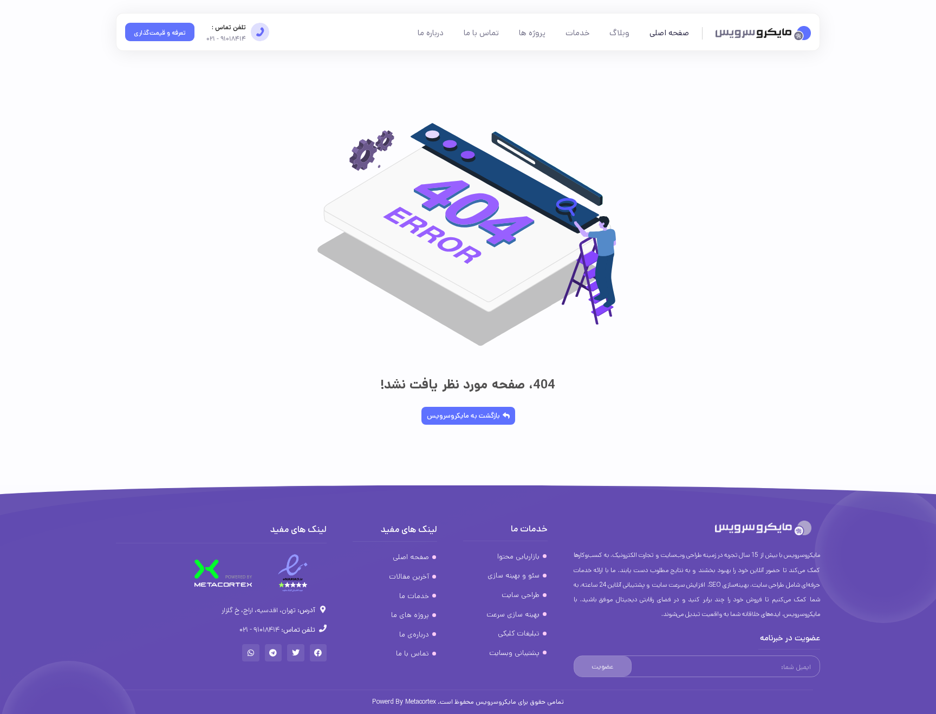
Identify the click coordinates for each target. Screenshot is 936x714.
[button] (318, 652)
